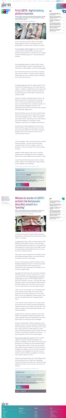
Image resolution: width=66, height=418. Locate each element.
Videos (4, 415)
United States (20, 64)
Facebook (36, 415)
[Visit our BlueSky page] (46, 1)
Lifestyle (4, 412)
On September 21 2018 (21, 241)
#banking (17, 188)
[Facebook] (7, 10)
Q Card (51, 410)
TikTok (35, 412)
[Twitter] (9, 10)
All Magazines (21, 410)
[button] (64, 11)
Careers (51, 412)
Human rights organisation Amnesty (24, 338)
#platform (29, 188)
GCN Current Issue (22, 412)
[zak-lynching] (30, 224)
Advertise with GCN (53, 411)
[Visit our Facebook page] (48, 1)
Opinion (4, 416)
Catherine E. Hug (32, 21)
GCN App (20, 411)
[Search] (63, 1)
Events (4, 414)
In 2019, (17, 314)
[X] (5, 12)
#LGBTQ (25, 188)
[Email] (2, 10)
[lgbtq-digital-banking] (30, 31)
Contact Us (52, 414)
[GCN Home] (6, 5)
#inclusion (21, 188)
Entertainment (5, 411)
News (4, 410)
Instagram (36, 411)
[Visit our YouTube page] (49, 1)
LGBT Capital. (42, 68)
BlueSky (35, 414)
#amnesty (17, 391)
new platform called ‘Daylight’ (25, 49)
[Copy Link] (5, 10)
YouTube (35, 416)
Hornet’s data (20, 85)
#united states (34, 188)
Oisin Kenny (31, 213)
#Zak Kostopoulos (23, 391)
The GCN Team (52, 415)
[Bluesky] (7, 12)
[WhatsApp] (2, 12)
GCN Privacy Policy (53, 416)
